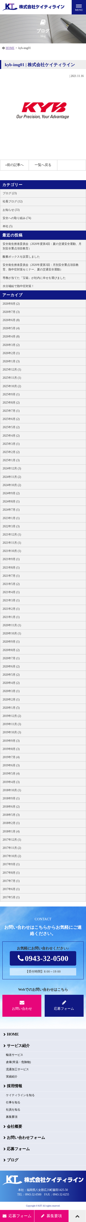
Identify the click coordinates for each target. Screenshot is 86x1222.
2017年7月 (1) (11, 881)
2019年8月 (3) (11, 749)
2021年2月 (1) (11, 609)
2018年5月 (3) (11, 815)
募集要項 (11, 1117)
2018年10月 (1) (12, 790)
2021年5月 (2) (11, 584)
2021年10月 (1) (12, 551)
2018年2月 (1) (11, 823)
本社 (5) (7, 226)
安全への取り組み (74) (17, 218)
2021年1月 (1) (11, 617)
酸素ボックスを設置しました (21, 256)
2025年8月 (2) (11, 402)
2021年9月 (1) (11, 559)
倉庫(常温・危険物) (18, 1062)
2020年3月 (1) (11, 691)
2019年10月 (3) (12, 732)
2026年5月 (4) (11, 328)
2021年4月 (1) (11, 592)
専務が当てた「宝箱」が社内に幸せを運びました (34, 278)
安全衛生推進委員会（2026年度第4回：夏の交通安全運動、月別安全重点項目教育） (42, 246)
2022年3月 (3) (11, 526)
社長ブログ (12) (12, 201)
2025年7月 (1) (11, 410)
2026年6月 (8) (11, 320)
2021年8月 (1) (11, 567)
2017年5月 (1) (11, 897)
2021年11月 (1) (12, 542)
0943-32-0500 (46, 958)
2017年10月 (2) (12, 856)
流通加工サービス (17, 1069)
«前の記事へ (14, 165)
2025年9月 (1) (11, 394)
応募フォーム (64, 1008)
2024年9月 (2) (11, 493)
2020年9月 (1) (11, 641)
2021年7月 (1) (11, 575)
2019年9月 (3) (11, 740)
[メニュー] (79, 7)
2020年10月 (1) (12, 633)
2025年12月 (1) (12, 369)
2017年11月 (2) (12, 848)
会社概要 (14, 1126)
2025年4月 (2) (11, 435)
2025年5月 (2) (11, 427)
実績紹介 (11, 1076)
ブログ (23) (10, 193)
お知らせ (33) (11, 210)
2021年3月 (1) (11, 600)
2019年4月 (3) (11, 782)
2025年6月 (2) (11, 419)
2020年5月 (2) (11, 674)
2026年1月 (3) (11, 361)
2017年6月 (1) (11, 889)
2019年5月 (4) (11, 773)
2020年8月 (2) (11, 650)
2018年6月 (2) (11, 806)
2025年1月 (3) (11, 460)
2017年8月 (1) (11, 872)
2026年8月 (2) (11, 303)
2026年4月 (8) (11, 336)
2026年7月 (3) (11, 312)
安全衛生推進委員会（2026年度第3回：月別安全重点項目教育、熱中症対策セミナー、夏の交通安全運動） (41, 267)
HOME (10, 48)
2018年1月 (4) (11, 831)
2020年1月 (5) (11, 707)
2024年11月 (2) (12, 477)
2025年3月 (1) (11, 444)
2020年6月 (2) (11, 666)
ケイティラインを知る (20, 1095)
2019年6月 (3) (11, 765)
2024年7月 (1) (11, 509)
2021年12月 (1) (12, 534)
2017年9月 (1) (11, 864)
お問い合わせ (22, 1008)
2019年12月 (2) (12, 716)
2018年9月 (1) (11, 798)
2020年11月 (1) (12, 625)
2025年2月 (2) (11, 452)
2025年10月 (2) (12, 386)
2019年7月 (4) (11, 757)
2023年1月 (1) (11, 518)
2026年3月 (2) (11, 345)
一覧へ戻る (43, 165)
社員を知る (13, 1109)
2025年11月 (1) (12, 377)
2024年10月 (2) (12, 485)
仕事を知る (13, 1102)
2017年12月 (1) (12, 839)
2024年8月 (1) (11, 501)
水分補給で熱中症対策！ (18, 286)
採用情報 (14, 1086)
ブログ (12, 1160)
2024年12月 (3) (12, 468)
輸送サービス (14, 1055)
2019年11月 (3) (12, 724)
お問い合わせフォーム (26, 1137)
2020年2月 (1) (11, 699)
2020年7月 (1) (11, 658)
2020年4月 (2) (11, 683)
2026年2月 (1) (11, 353)
